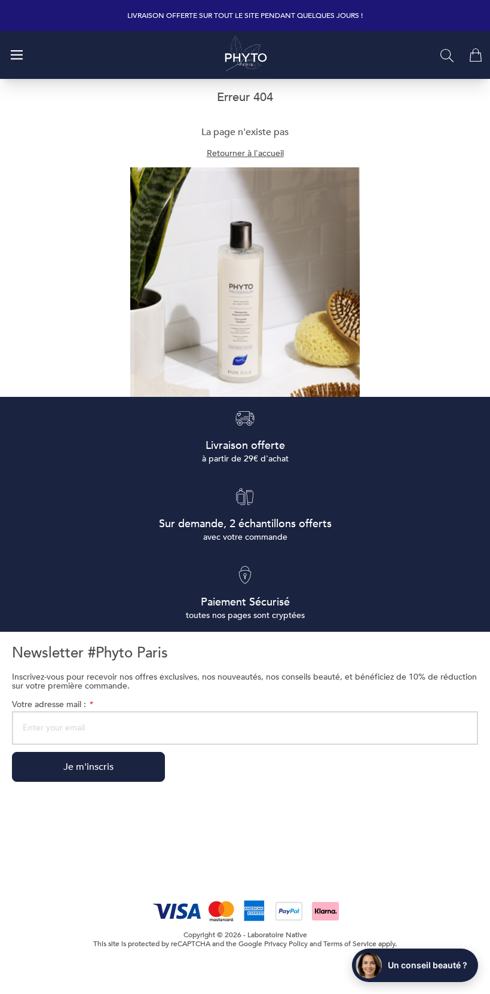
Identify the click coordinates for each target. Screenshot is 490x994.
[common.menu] (16, 55)
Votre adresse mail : (52, 704)
